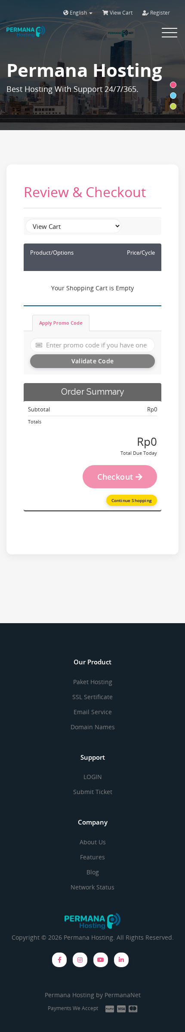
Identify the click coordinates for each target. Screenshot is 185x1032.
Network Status (92, 887)
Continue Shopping (131, 500)
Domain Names (93, 727)
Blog (92, 872)
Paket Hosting (92, 682)
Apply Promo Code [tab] (61, 323)
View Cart (120, 12)
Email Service (93, 712)
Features (92, 857)
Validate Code (92, 361)
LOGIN (92, 777)
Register (159, 12)
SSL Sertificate (92, 697)
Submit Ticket (92, 792)
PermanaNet (123, 995)
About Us (93, 842)
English (78, 12)
